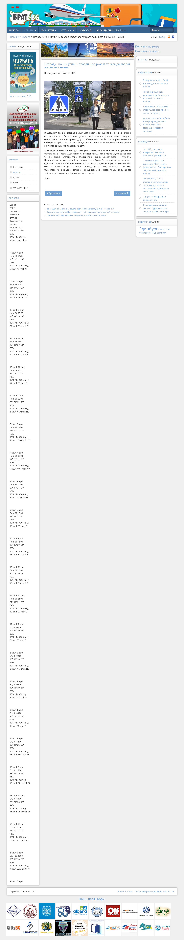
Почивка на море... (148, 51)
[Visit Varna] (87, 50)
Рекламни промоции (145, 891)
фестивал (161, 232)
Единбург (148, 229)
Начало (14, 30)
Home (121, 891)
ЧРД (154, 232)
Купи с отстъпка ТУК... (21, 96)
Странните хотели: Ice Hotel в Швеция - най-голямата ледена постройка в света (83, 212)
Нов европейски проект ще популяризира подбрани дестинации (76, 215)
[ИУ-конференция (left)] (23, 128)
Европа (16, 172)
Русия (16, 177)
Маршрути (47, 30)
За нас (171, 891)
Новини (28, 30)
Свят (15, 182)
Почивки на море (147, 46)
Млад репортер (21, 187)
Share (47, 178)
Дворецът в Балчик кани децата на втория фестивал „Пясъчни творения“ (80, 208)
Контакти (161, 891)
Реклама (129, 891)
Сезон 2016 (163, 229)
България (18, 167)
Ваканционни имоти (109, 30)
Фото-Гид (85, 30)
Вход (162, 36)
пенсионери (145, 232)
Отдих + (66, 30)
